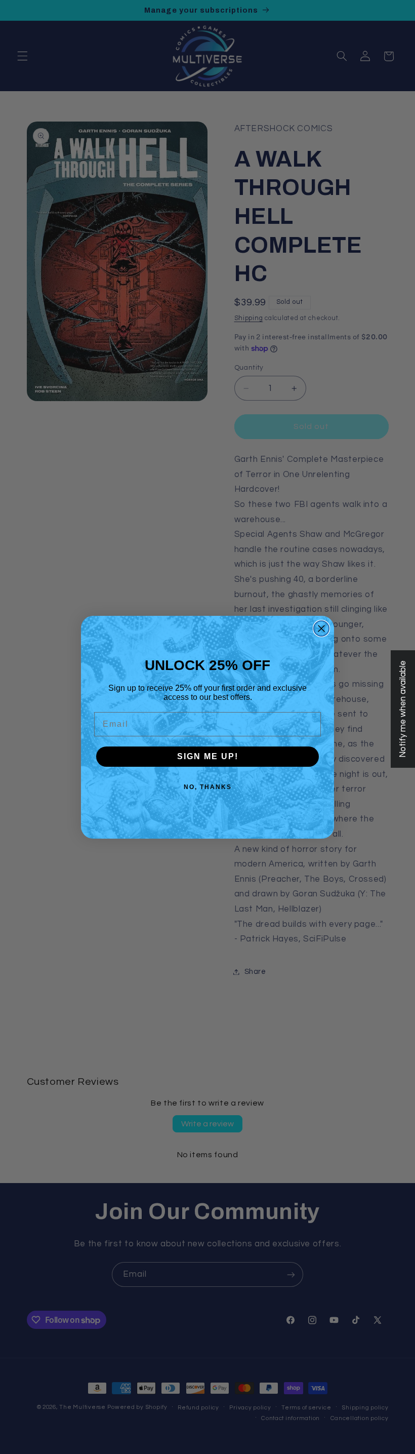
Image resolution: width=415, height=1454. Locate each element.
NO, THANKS (208, 787)
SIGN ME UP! (207, 756)
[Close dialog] (321, 628)
